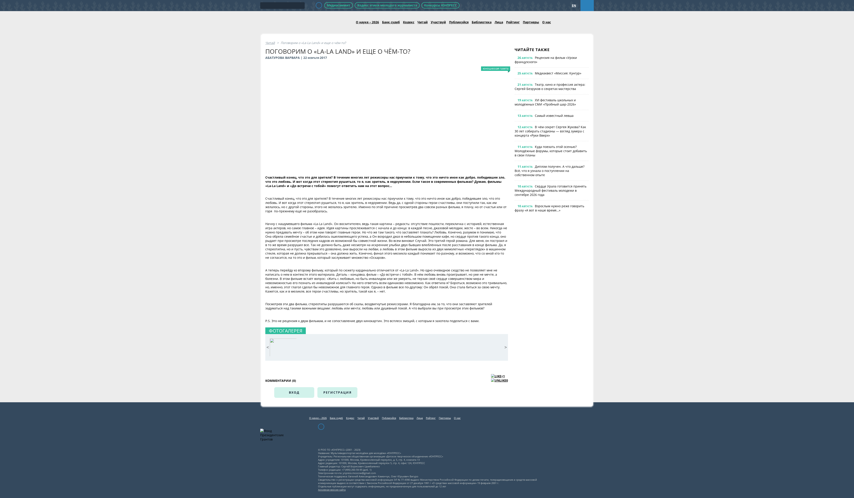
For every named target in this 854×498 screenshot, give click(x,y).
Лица (499, 22)
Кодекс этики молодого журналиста (387, 5)
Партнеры (531, 22)
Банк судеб (391, 22)
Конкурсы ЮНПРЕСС (440, 5)
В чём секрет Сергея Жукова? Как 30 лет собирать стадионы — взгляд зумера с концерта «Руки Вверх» (550, 131)
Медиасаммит (338, 5)
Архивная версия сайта (332, 489)
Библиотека (481, 22)
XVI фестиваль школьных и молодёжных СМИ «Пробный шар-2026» (545, 102)
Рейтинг (513, 22)
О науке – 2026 (367, 22)
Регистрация (337, 392)
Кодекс (408, 22)
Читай (422, 22)
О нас (546, 22)
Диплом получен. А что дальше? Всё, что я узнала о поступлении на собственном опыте (549, 170)
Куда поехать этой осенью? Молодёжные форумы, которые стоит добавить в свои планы (551, 151)
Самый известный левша (554, 116)
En (574, 5)
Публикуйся (459, 22)
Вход (294, 392)
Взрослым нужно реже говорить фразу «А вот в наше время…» (549, 208)
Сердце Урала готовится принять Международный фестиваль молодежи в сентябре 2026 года (550, 190)
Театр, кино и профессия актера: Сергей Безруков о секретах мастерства (550, 86)
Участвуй (438, 22)
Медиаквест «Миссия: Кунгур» (558, 73)
